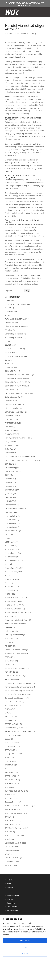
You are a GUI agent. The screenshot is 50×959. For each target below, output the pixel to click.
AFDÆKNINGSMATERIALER (15, 304)
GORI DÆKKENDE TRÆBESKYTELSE (19, 456)
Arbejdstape (10, 311)
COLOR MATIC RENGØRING (16, 386)
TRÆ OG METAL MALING (15, 828)
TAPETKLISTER (10, 776)
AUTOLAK (9, 315)
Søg (27, 290)
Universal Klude (11, 850)
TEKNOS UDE (10, 787)
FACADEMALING (11, 423)
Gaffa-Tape (9, 449)
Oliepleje (8, 627)
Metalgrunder (10, 586)
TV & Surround (13, 907)
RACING (8, 664)
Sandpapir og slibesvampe (16, 698)
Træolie (8, 839)
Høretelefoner (12, 910)
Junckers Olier (10, 523)
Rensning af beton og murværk (17, 690)
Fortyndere (9, 441)
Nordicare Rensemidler (14, 623)
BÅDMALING (10, 323)
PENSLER (8, 646)
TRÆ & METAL (10, 809)
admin (9, 33)
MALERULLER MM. (12, 568)
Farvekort (8, 427)
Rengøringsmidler (12, 679)
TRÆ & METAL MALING (14, 813)
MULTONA (9, 616)
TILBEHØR (9, 794)
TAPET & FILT (10, 772)
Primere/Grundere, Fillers (15, 650)
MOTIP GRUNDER (12, 601)
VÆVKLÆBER (10, 865)
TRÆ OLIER (9, 832)
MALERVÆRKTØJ (11, 571)
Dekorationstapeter (13, 397)
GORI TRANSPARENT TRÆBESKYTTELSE (20, 460)
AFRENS (8, 308)
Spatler (8, 739)
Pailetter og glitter (12, 631)
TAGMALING (10, 765)
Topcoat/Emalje (11, 798)
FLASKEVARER (10, 434)
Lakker (7, 534)
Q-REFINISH (9, 661)
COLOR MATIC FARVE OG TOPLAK (18, 375)
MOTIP (7, 594)
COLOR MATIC (10, 371)
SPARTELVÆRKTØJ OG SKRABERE (18, 731)
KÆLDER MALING (12, 531)
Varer (9, 883)
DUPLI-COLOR (10, 415)
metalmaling (10, 590)
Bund (7, 363)
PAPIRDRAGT (10, 638)
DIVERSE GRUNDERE (13, 404)
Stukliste (8, 761)
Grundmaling (10, 467)
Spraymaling (10, 746)
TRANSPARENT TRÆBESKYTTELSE (18, 806)
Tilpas (25, 947)
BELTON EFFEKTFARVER (14, 348)
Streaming (11, 903)
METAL (7, 583)
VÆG (7, 854)
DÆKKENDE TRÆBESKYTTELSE (17, 393)
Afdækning (9, 300)
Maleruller (9, 564)
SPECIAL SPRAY (11, 742)
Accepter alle (25, 941)
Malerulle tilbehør (12, 560)
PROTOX (8, 657)
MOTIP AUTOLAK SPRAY (14, 598)
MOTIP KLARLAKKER (13, 605)
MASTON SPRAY (11, 579)
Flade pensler (10, 430)
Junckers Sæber (11, 527)
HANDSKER (9, 497)
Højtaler (10, 899)
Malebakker (9, 545)
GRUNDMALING (11, 471)
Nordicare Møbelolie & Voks (16, 620)
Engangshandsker (12, 419)
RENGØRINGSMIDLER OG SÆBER (18, 683)
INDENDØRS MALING (13, 508)
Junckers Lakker (11, 516)
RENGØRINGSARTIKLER (14, 675)
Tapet (7, 768)
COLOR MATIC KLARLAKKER (16, 382)
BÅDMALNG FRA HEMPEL (15, 326)
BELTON (8, 345)
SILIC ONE (9, 709)
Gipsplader (9, 453)
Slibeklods (9, 720)
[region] (25, 937)
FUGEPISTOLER (11, 445)
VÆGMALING (10, 861)
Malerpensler (10, 557)
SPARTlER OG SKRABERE (15, 735)
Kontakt (10, 887)
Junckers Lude (10, 519)
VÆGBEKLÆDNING (12, 858)
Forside (10, 880)
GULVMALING (10, 490)
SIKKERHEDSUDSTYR (13, 702)
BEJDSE (8, 341)
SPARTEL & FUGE (11, 724)
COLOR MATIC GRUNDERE (15, 378)
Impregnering (10, 505)
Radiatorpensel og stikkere (16, 668)
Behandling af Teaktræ (14, 334)
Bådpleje (8, 330)
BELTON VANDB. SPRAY (14, 356)
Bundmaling (10, 367)
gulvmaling (9, 493)
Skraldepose (10, 716)
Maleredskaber (11, 553)
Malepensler (10, 549)
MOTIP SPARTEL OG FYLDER (16, 612)
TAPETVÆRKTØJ (11, 780)
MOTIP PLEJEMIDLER (13, 609)
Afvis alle (25, 954)
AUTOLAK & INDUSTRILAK (15, 319)
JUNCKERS (9, 512)
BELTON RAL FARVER (13, 352)
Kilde (14, 216)
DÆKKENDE (9, 389)
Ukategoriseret (11, 846)
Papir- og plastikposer (14, 635)
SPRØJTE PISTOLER (12, 754)
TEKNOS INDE (10, 783)
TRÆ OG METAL (11, 820)
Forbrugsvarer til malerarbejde (17, 438)
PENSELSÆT (9, 642)
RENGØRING (10, 672)
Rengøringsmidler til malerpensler (19, 687)
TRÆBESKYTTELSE (12, 835)
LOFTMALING (10, 542)
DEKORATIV (9, 401)
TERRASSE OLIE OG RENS (15, 791)
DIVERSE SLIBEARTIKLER (14, 412)
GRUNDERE (9, 464)
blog (34, 33)
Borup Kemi (10, 360)
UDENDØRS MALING (13, 843)
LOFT (7, 538)
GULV (7, 475)
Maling (8, 575)
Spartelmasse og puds (14, 727)
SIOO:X (8, 713)
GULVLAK (8, 479)
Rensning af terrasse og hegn (17, 694)
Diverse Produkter (12, 408)
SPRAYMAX (9, 750)
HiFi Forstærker (13, 895)
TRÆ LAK (8, 817)
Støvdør (8, 757)
